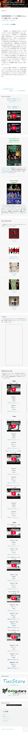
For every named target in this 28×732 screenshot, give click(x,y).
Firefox (25, 320)
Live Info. (6, 24)
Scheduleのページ (5, 172)
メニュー (3, 10)
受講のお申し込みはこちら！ (13, 402)
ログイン (5, 714)
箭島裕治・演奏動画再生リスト (14, 106)
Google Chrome (20, 320)
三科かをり (4, 168)
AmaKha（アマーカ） (14, 142)
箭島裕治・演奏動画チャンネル (14, 100)
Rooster (24, 211)
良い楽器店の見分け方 (7, 89)
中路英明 (24, 208)
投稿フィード (5, 716)
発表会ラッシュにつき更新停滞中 (18, 90)
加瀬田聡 (13, 206)
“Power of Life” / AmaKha (14, 240)
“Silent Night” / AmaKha (14, 274)
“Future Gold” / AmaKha (14, 308)
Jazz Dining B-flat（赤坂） (8, 171)
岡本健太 (17, 209)
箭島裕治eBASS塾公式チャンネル (14, 98)
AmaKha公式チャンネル (14, 101)
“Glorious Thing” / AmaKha (14, 291)
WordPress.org (5, 720)
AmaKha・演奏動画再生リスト (14, 108)
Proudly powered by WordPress (7, 729)
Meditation (13, 20)
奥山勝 (8, 209)
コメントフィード (6, 718)
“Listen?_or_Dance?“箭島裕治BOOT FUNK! (14, 257)
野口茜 (4, 206)
